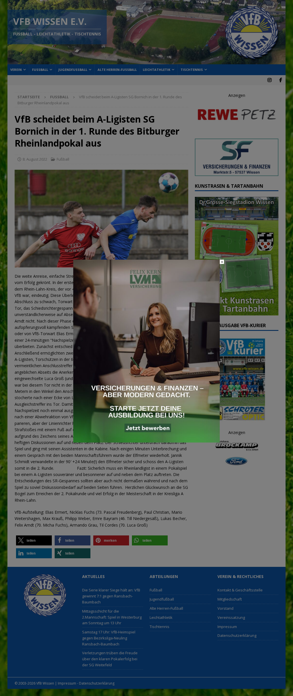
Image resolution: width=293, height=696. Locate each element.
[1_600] (146, 439)
